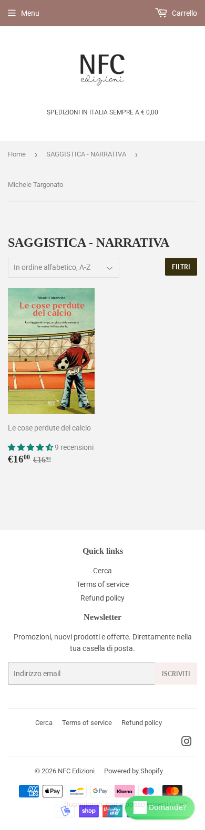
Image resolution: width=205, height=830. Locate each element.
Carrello (183, 13)
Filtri (181, 267)
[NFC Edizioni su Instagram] (186, 743)
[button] (31, 447)
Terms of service (102, 584)
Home (17, 154)
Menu (30, 13)
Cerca (102, 570)
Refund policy (102, 598)
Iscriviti (176, 674)
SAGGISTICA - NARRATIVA (86, 154)
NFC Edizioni (76, 771)
